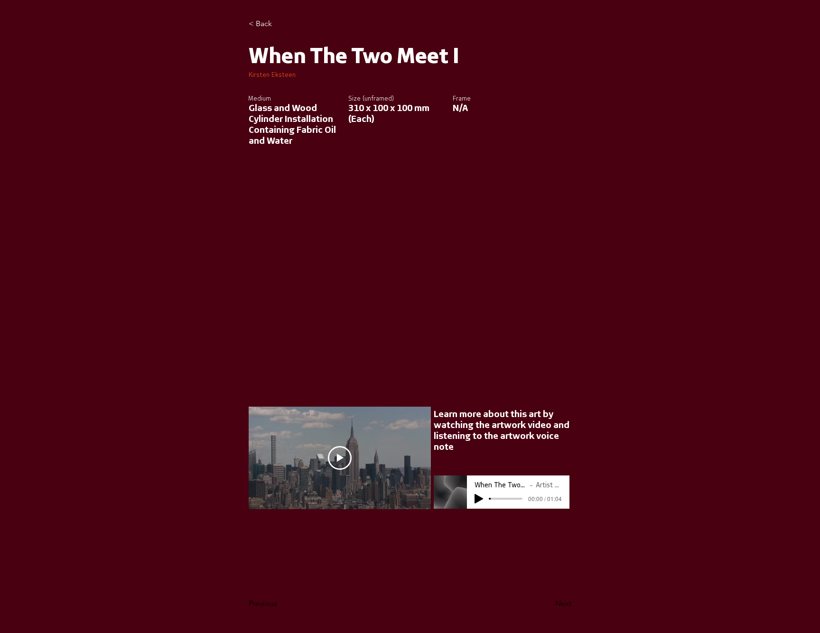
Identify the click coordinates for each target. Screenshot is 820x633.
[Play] (479, 498)
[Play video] (340, 458)
